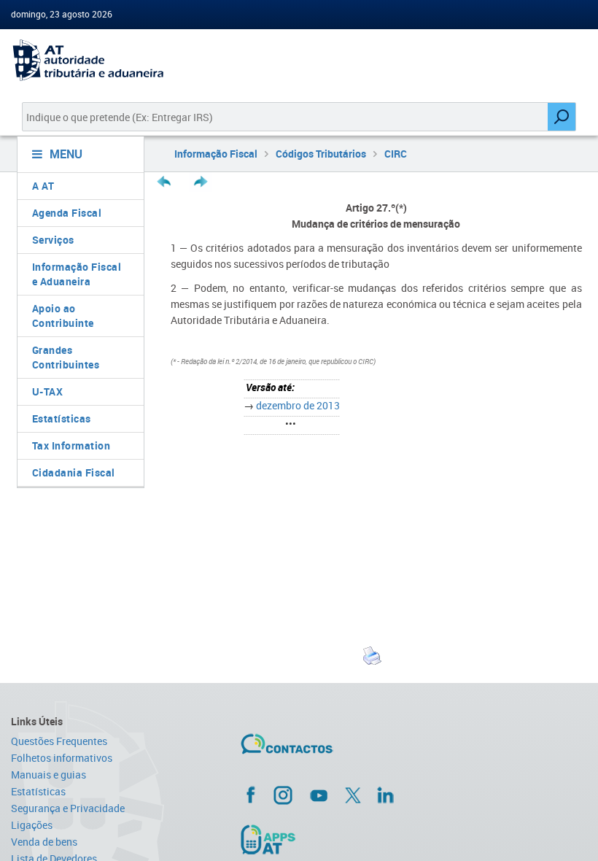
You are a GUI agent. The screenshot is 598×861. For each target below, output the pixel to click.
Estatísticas (61, 418)
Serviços (53, 240)
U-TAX (47, 391)
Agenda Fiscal (67, 213)
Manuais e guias (48, 774)
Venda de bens (44, 842)
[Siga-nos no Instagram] (283, 794)
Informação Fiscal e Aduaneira (77, 274)
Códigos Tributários (321, 154)
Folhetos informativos (61, 758)
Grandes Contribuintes (66, 357)
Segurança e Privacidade (68, 808)
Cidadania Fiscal (73, 472)
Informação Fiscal (215, 154)
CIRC (395, 154)
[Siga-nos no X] (353, 795)
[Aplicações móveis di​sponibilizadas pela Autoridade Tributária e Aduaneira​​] (338, 839)
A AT (43, 186)
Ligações (32, 825)
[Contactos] (329, 749)
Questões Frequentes (59, 741)
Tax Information (71, 445)
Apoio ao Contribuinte (63, 315)
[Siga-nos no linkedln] (385, 794)
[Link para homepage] (75, 60)
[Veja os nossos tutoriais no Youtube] (318, 795)
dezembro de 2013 (298, 405)
